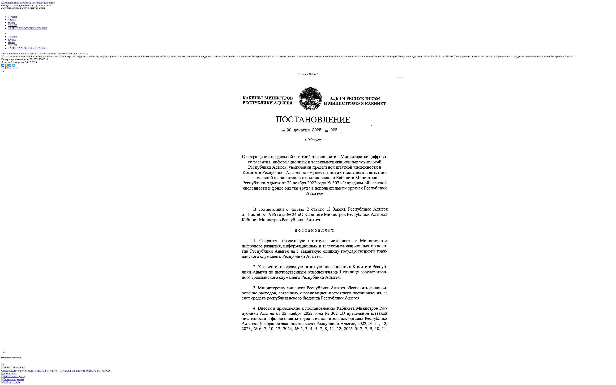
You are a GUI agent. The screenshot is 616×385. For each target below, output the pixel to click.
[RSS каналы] (9, 373)
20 (7, 68)
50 (11, 68)
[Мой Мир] (9, 65)
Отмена (6, 367)
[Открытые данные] (12, 379)
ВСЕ (15, 68)
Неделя (12, 19)
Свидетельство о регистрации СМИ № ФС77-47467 (29, 370)
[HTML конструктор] (13, 376)
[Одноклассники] (6, 65)
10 (4, 68)
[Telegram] (13, 65)
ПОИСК (12, 25)
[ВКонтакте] (2, 65)
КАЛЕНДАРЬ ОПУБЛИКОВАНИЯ (27, 28)
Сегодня (12, 16)
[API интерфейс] (10, 382)
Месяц (11, 22)
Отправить (18, 367)
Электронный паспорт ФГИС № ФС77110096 (85, 370)
